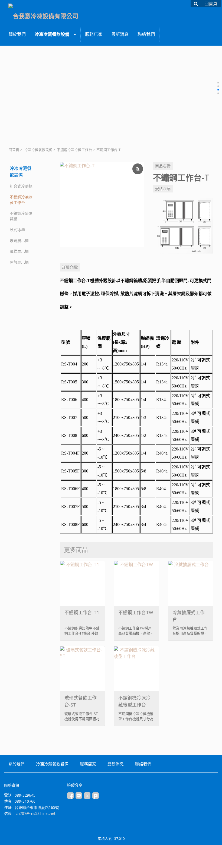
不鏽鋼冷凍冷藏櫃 (21, 216)
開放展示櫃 (19, 262)
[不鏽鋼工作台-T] (102, 204)
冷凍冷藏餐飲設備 (38, 149)
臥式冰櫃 (17, 229)
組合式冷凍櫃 (21, 186)
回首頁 (14, 149)
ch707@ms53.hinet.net (36, 813)
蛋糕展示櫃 (19, 251)
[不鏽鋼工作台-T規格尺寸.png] (183, 224)
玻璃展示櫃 (19, 240)
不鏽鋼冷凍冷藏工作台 (74, 149)
